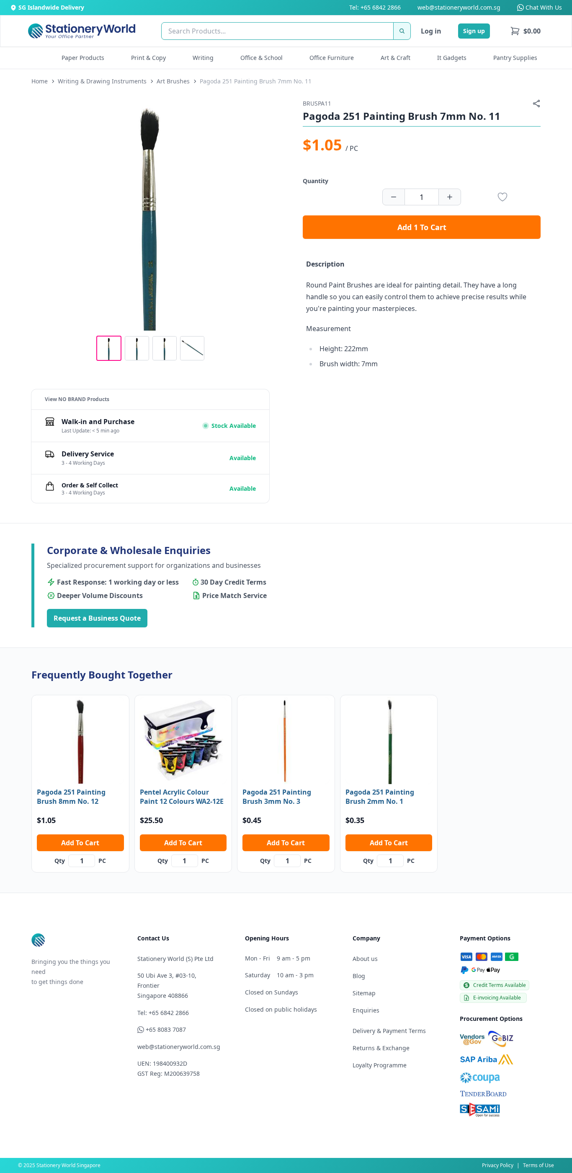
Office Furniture (331, 58)
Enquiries (366, 1010)
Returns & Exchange (381, 1048)
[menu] (525, 31)
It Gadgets (451, 58)
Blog (359, 976)
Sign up (474, 31)
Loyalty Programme (380, 1065)
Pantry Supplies (515, 58)
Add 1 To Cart (421, 227)
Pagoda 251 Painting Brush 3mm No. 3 (276, 796)
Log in (431, 31)
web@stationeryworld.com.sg (458, 7)
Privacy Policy (497, 1165)
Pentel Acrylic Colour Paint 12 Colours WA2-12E (182, 796)
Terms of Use (538, 1165)
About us (365, 959)
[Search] (402, 31)
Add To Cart (80, 842)
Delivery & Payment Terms (389, 1031)
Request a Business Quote (97, 618)
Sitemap (364, 993)
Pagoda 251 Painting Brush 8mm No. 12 (71, 796)
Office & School (261, 58)
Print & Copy (148, 58)
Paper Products (83, 58)
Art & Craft (395, 58)
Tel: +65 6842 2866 (375, 7)
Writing (203, 58)
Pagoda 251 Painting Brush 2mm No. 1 (379, 796)
